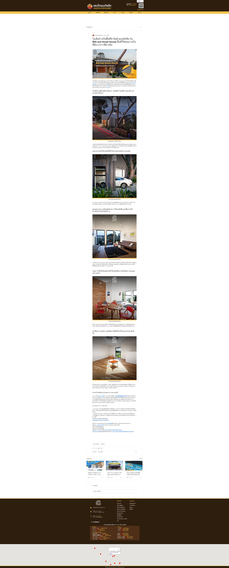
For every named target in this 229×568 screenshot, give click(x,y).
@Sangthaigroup (99, 517)
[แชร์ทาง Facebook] (93, 448)
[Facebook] (91, 522)
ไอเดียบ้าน (103, 444)
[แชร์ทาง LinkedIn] (98, 448)
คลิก (100, 528)
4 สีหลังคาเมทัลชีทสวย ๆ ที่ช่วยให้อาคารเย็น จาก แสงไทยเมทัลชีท (94, 473)
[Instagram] (93, 522)
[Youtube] (97, 522)
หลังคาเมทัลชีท (96, 444)
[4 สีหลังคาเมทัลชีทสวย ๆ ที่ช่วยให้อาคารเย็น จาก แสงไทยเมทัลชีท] (95, 465)
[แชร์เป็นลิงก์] (101, 448)
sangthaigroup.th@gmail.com (99, 507)
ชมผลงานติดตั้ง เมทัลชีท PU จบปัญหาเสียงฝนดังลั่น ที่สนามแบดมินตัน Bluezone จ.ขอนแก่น (134, 473)
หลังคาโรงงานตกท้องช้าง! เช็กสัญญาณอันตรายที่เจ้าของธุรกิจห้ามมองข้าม (114, 473)
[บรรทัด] (95, 522)
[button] (141, 27)
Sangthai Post (89, 27)
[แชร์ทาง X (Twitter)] (95, 448)
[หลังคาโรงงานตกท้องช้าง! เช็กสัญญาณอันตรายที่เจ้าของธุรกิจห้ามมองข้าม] (114, 465)
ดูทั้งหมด (141, 458)
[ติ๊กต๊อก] (99, 522)
